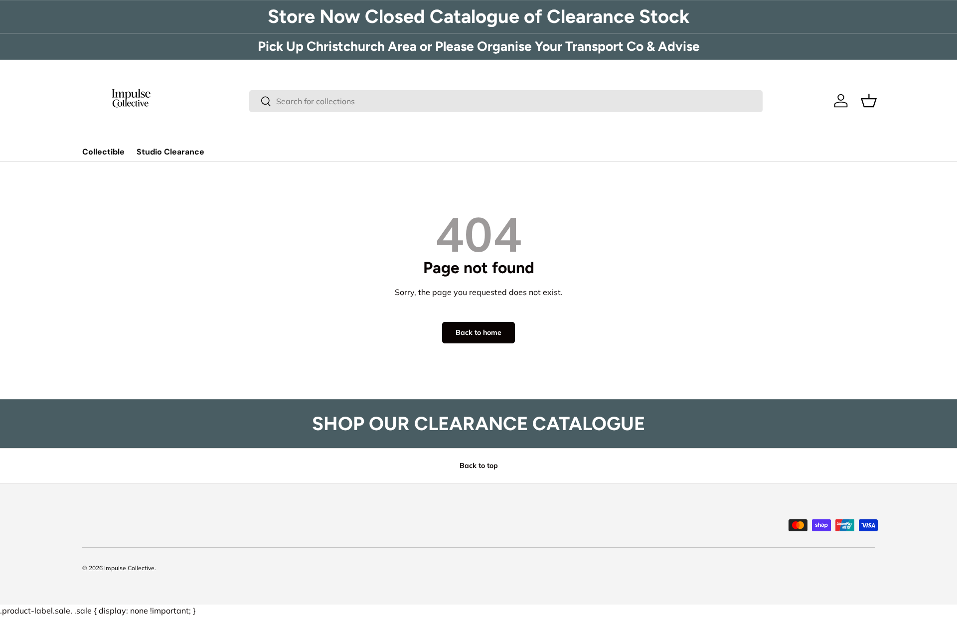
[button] (869, 101)
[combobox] (506, 101)
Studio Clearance (170, 152)
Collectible (103, 152)
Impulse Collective (129, 568)
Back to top (479, 465)
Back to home (478, 332)
